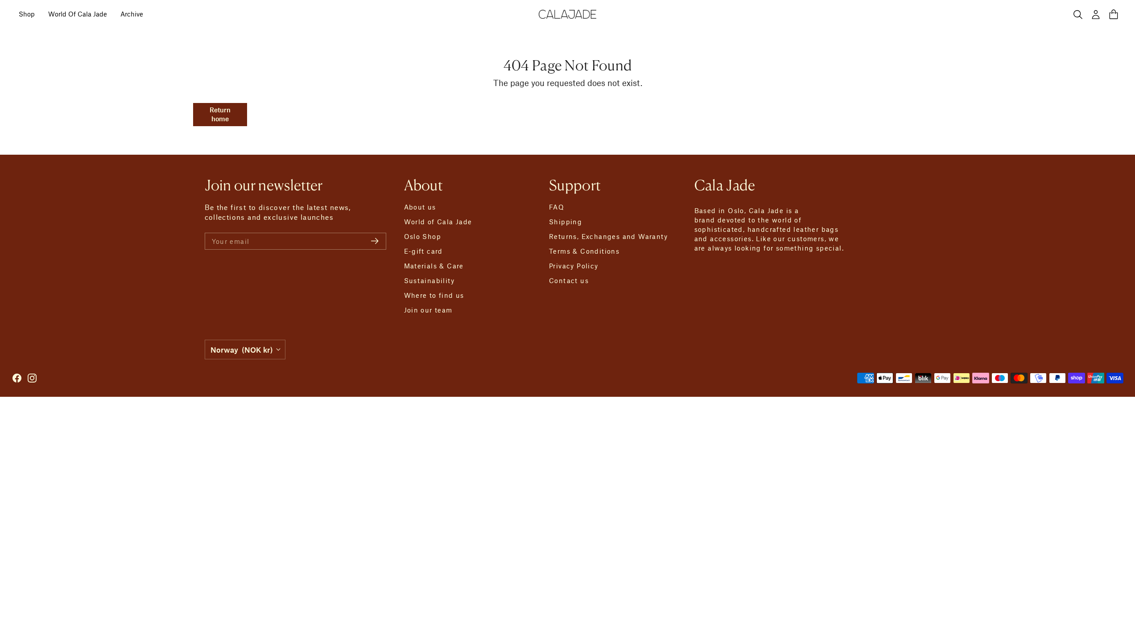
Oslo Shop (423, 236)
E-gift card (423, 251)
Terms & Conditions (584, 251)
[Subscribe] (374, 241)
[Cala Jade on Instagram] (32, 378)
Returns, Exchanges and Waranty (608, 236)
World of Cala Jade (438, 222)
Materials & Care (434, 266)
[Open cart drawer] (1114, 14)
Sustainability (429, 280)
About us (420, 207)
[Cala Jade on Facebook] (17, 378)
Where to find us (434, 295)
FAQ (556, 207)
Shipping (565, 222)
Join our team (428, 310)
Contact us (569, 280)
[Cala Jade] (568, 14)
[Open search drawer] (1078, 14)
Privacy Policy (573, 266)
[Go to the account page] (1096, 14)
